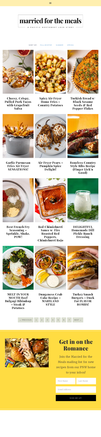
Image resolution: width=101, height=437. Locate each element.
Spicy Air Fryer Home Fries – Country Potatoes (50, 101)
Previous (26, 320)
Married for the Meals (50, 22)
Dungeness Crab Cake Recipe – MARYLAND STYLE (50, 299)
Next (78, 320)
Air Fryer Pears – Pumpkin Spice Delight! (50, 166)
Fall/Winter (46, 45)
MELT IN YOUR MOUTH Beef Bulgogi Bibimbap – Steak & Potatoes (18, 301)
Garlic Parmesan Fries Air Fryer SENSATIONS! (18, 166)
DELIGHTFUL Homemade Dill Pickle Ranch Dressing (83, 232)
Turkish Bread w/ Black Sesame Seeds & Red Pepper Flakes (82, 103)
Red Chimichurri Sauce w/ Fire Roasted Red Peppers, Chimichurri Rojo (50, 233)
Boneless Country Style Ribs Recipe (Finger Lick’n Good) (83, 168)
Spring (70, 45)
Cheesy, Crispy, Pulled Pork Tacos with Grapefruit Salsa (18, 103)
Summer (59, 45)
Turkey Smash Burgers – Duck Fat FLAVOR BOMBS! (83, 299)
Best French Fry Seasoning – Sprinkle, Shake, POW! (18, 232)
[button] (50, 3)
